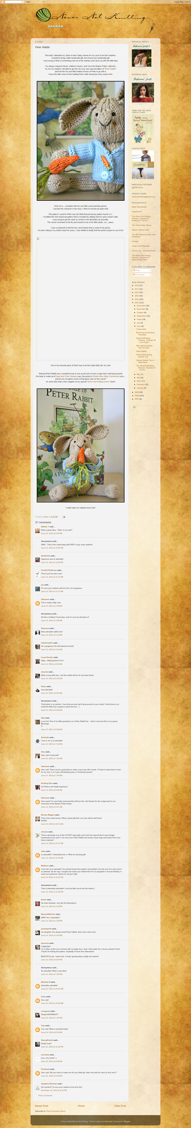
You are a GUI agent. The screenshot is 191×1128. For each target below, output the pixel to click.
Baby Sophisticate (139, 207)
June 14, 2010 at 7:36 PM (51, 974)
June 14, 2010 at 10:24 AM (52, 824)
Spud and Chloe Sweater (66, 376)
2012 (137, 296)
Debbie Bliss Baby (106, 376)
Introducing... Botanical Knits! (144, 251)
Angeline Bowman (49, 1084)
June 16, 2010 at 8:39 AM (51, 1032)
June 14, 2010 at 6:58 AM (51, 729)
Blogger (127, 1121)
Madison (45, 866)
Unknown (45, 599)
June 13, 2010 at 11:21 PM (52, 577)
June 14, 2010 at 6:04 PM (51, 960)
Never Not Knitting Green (98, 382)
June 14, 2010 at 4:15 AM (51, 635)
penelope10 (46, 929)
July (139, 323)
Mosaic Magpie (47, 815)
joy (42, 585)
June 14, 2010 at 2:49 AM (51, 606)
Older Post (120, 1105)
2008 (137, 396)
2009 (137, 392)
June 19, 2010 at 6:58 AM (51, 1061)
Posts (137, 270)
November (141, 309)
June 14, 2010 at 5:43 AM (51, 679)
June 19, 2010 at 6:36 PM (51, 1076)
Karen (43, 900)
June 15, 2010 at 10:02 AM (52, 989)
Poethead (45, 1069)
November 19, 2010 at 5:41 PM (54, 1090)
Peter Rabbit (110, 69)
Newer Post (41, 1105)
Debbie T (45, 527)
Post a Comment (45, 1096)
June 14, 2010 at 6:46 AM (51, 710)
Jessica (44, 832)
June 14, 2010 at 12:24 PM (52, 877)
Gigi (43, 718)
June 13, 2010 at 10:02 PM (52, 548)
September (141, 316)
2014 (137, 289)
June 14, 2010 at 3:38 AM (51, 621)
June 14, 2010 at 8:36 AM (51, 790)
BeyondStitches (48, 914)
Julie (43, 851)
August (140, 319)
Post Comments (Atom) (56, 1111)
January (140, 388)
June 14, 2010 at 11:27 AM (52, 843)
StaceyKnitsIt (47, 1040)
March (140, 381)
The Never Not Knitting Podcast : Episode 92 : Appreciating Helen (141, 258)
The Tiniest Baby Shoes (141, 225)
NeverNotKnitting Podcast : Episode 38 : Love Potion (146, 340)
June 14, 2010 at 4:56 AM (51, 664)
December (141, 306)
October (140, 313)
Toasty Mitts (141, 329)
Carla (43, 997)
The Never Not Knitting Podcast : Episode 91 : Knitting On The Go (141, 218)
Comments (139, 275)
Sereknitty (45, 556)
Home (81, 1105)
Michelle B (45, 982)
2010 (137, 303)
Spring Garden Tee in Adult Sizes (145, 361)
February (141, 384)
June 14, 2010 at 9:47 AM (51, 807)
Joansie (44, 672)
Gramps (135, 241)
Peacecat (45, 628)
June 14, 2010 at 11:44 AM (52, 858)
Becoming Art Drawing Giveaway (145, 334)
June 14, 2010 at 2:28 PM (51, 921)
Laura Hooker (47, 657)
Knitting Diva (47, 783)
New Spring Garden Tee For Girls (144, 347)
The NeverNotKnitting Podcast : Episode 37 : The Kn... (146, 368)
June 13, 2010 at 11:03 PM (52, 562)
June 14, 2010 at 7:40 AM (51, 775)
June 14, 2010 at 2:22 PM (51, 906)
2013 (137, 292)
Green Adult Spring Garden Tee (144, 356)
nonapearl (45, 1011)
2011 (137, 299)
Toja (43, 1026)
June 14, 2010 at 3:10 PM (51, 935)
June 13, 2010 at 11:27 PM (52, 591)
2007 (137, 399)
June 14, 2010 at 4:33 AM (51, 650)
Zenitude (45, 737)
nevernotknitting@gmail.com (143, 197)
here (110, 214)
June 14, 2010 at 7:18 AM (51, 744)
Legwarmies (137, 212)
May (139, 374)
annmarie (45, 1055)
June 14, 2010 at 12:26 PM (52, 892)
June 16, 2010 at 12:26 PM (52, 1047)
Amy (43, 752)
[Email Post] (64, 517)
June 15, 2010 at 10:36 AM (52, 1003)
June (139, 326)
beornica (45, 943)
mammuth (108, 1121)
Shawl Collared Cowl (140, 230)
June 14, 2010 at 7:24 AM (51, 758)
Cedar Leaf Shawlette (141, 246)
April (139, 378)
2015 (137, 286)
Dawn (43, 686)
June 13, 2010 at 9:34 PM (51, 533)
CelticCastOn (47, 643)
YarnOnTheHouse (49, 570)
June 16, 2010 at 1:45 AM (51, 1018)
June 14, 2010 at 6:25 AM (51, 693)
